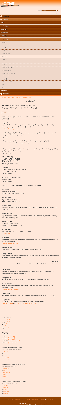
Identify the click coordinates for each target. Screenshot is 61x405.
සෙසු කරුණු (3, 90)
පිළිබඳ (28, 399)
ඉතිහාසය (17, 399)
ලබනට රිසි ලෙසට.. (14, 341)
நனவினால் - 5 (6, 372)
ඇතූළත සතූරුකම (5, 70)
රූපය (9, 113)
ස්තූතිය (23, 399)
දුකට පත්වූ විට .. (13, 337)
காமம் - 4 (5, 374)
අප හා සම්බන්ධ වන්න (38, 399)
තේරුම (4, 113)
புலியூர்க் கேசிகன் (8, 129)
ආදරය (6, 324)
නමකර (6, 326)
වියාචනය (15, 404)
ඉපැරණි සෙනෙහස (5, 48)
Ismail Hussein (7, 243)
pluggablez (45, 404)
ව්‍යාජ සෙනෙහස (5, 53)
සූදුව (2, 84)
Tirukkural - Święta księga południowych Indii (26, 303)
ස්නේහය (3, 42)
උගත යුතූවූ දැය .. (13, 339)
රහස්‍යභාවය (49, 399)
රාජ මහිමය (9, 328)
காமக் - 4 (5, 376)
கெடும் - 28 (6, 357)
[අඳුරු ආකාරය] (57, 12)
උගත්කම (7, 320)
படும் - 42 (5, 351)
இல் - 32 (5, 355)
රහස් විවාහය (5, 93)
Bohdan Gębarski (8, 303)
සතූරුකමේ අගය (5, 65)
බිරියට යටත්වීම (5, 76)
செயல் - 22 (5, 393)
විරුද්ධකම (3, 62)
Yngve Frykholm (7, 289)
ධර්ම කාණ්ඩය (5, 16)
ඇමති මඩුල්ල (4, 26)
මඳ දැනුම (3, 59)
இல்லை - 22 (6, 359)
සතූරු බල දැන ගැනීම (6, 67)
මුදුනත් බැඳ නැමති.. (13, 343)
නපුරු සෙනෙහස (5, 51)
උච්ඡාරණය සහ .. (13, 335)
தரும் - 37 (5, 353)
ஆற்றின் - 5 (6, 368)
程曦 (4, 233)
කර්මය (2, 23)
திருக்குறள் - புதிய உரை (19, 129)
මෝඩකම (3, 56)
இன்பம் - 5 (5, 370)
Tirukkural (15, 243)
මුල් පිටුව (10, 399)
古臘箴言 (9, 233)
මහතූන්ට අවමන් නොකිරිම (7, 73)
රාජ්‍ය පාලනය (5, 19)
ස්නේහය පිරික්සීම (5, 45)
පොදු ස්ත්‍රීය (4, 79)
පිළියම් (2, 87)
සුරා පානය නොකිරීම (6, 82)
